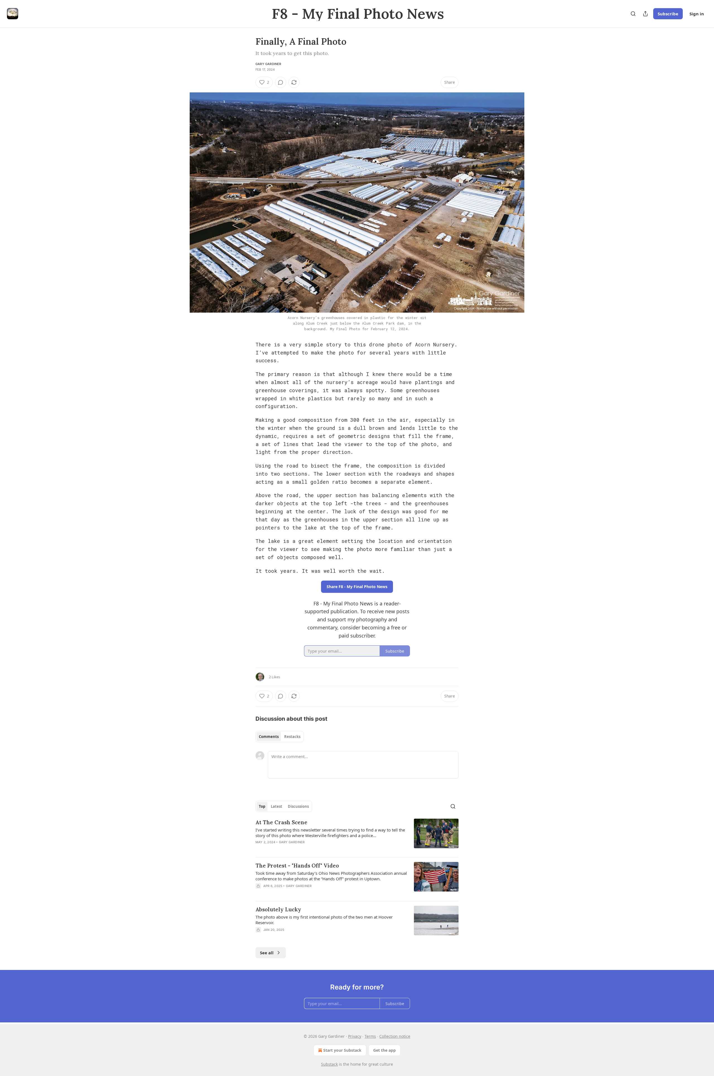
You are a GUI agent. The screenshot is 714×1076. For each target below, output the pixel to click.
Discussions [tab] (298, 806)
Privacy (354, 1036)
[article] (357, 835)
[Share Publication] (645, 13)
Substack (329, 1064)
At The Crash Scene (281, 822)
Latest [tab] (276, 806)
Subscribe (668, 13)
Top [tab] (262, 806)
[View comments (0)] (280, 82)
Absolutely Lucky (278, 909)
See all (267, 952)
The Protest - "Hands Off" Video (297, 865)
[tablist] (279, 736)
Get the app (384, 1050)
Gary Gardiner (268, 64)
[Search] (633, 13)
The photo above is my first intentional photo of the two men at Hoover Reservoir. (324, 919)
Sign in (696, 13)
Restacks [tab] (292, 736)
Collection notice (394, 1036)
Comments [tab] (269, 736)
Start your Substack (342, 1050)
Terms (370, 1036)
